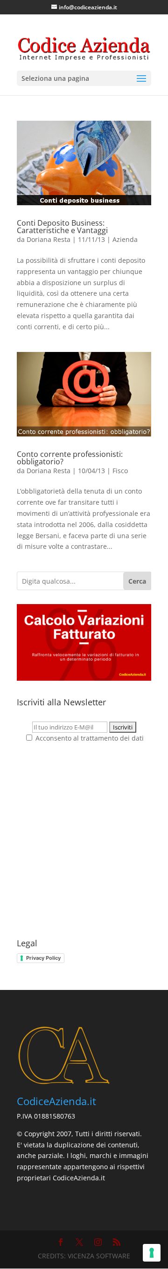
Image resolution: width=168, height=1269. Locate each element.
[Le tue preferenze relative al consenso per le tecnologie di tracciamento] (152, 1253)
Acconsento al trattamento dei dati (89, 738)
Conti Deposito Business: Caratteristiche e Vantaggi (62, 226)
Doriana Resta (48, 239)
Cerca (137, 581)
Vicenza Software (99, 1255)
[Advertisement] (84, 841)
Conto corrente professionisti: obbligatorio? (70, 458)
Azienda (125, 239)
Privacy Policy (43, 958)
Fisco (120, 470)
